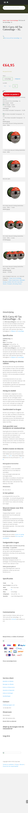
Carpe (8, 20)
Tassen (4, 284)
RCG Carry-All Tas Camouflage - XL (11, 101)
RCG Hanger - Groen (8, 103)
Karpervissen (15, 280)
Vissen (20, 284)
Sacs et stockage (14, 20)
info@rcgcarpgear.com (9, 705)
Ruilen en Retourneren (9, 687)
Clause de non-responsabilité (10, 766)
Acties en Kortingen (8, 693)
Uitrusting (15, 284)
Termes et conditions (8, 764)
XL (11, 455)
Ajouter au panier (11, 94)
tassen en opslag (19, 534)
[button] (3, 36)
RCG (13, 282)
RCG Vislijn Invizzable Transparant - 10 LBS (14, 110)
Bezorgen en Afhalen (8, 684)
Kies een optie (6, 179)
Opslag (4, 282)
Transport (9, 284)
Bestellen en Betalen (8, 681)
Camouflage (21, 331)
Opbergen (22, 280)
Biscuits (22, 764)
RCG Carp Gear (18, 282)
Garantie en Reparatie (8, 690)
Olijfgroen (17, 79)
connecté (13, 619)
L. (9, 86)
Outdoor (9, 282)
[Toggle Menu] (5, 2)
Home (4, 20)
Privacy (17, 764)
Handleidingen (6, 696)
